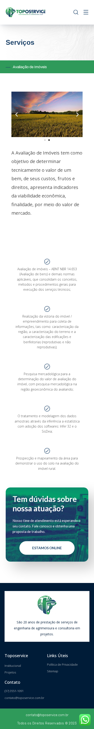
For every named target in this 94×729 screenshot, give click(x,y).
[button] (45, 140)
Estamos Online (47, 548)
